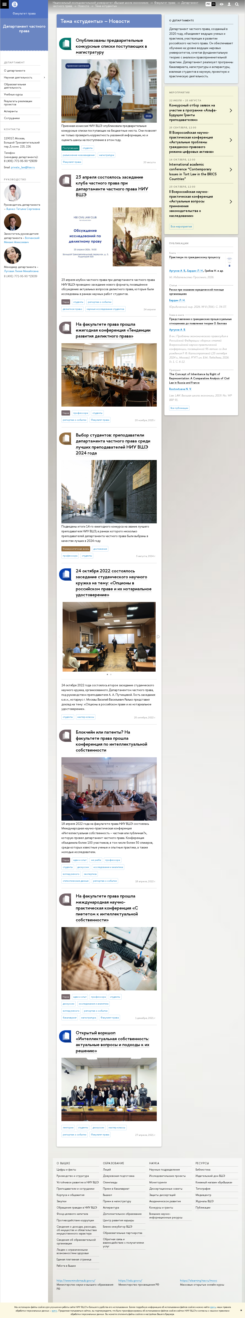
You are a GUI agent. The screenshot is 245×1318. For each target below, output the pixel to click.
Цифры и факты (66, 1169)
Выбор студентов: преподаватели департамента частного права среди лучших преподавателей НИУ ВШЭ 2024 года (113, 444)
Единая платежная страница (74, 1259)
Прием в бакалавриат (116, 1188)
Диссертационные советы (165, 1188)
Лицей (107, 1169)
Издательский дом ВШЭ (210, 1176)
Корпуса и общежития (70, 1195)
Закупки (61, 1201)
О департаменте (14, 70)
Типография (203, 1188)
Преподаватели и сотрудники (75, 1188)
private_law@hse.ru (23, 167)
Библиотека (203, 1169)
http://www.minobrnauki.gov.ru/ (76, 1280)
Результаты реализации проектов (18, 102)
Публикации (179, 243)
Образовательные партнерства (122, 1233)
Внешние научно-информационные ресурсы (165, 1215)
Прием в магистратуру (117, 1201)
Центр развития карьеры (118, 1220)
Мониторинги (158, 1182)
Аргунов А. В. (177, 270)
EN (213, 4)
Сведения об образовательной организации (76, 1241)
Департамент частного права (24, 28)
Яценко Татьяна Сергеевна (23, 209)
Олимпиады (110, 1182)
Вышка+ (107, 1195)
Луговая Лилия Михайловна (21, 271)
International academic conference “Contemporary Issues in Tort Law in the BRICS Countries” (193, 171)
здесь (213, 1307)
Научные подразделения (164, 1169)
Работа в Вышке (66, 1265)
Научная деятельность (18, 77)
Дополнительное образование (122, 1214)
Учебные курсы (13, 94)
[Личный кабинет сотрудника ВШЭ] (229, 4)
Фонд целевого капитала (72, 1214)
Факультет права (24, 13)
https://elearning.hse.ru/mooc (198, 1280)
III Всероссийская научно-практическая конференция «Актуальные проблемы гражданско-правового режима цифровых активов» (191, 142)
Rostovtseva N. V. (180, 389)
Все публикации (179, 408)
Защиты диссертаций (162, 1195)
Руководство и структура (73, 1176)
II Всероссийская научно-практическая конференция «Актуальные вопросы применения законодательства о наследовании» (191, 203)
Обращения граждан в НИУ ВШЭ (77, 1207)
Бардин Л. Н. (195, 270)
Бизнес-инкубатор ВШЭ (117, 1226)
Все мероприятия (181, 226)
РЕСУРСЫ (202, 1163)
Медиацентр (203, 1195)
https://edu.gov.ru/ (130, 1280)
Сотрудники (12, 118)
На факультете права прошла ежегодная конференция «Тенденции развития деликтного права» (113, 330)
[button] (158, 637)
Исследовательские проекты (167, 1176)
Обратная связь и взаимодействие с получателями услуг (123, 1242)
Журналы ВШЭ (205, 1201)
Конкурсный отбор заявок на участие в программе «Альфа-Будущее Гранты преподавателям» (193, 112)
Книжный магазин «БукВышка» (214, 1182)
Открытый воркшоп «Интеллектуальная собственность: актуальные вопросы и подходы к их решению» (112, 1042)
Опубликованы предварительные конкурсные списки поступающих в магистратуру (111, 46)
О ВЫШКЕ (63, 1163)
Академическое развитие (165, 1201)
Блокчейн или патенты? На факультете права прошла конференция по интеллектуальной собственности (111, 741)
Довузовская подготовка (118, 1176)
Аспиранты (11, 111)
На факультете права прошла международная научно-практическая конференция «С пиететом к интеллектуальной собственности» (107, 908)
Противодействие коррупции (75, 1220)
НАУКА (154, 1163)
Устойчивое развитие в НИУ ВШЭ (78, 1182)
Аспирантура (111, 1207)
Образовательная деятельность (15, 85)
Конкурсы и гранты (161, 1207)
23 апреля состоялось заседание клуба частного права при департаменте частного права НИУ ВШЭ (112, 186)
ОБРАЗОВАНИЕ (113, 1163)
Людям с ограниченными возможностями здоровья (73, 1251)
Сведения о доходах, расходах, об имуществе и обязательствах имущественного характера (77, 1230)
